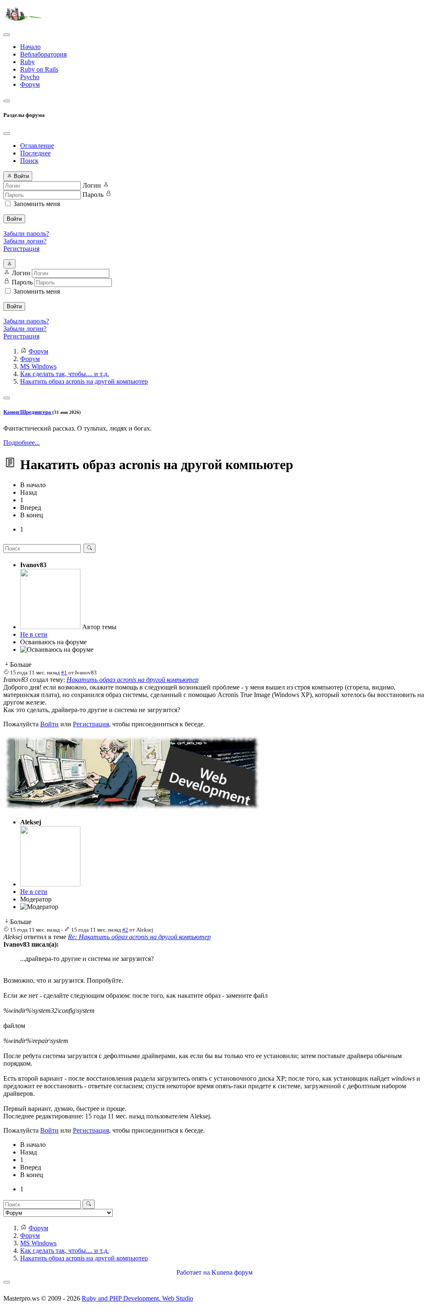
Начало (30, 46)
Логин (92, 185)
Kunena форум (232, 1272)
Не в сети (33, 634)
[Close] (6, 133)
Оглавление (37, 145)
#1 (64, 672)
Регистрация (21, 248)
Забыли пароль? (26, 233)
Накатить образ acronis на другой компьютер (133, 679)
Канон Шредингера (27, 412)
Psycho (29, 76)
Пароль (93, 194)
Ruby (27, 61)
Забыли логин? (25, 241)
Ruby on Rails (39, 69)
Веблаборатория (43, 54)
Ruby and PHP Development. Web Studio (137, 1298)
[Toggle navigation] (6, 35)
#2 (125, 930)
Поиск (29, 160)
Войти (14, 219)
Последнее (35, 153)
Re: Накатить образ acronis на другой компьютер (139, 936)
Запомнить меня (36, 203)
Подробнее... (21, 442)
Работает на (193, 1272)
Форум (30, 84)
